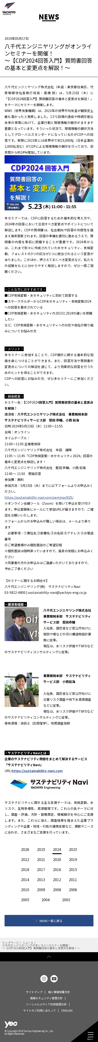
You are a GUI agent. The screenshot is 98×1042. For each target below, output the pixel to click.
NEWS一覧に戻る (51, 921)
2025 (41, 849)
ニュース (28, 942)
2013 (41, 879)
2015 (73, 869)
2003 (66, 899)
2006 (73, 889)
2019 (73, 859)
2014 (25, 879)
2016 (57, 869)
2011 (73, 879)
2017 (41, 869)
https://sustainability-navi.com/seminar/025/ (39, 497)
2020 (57, 859)
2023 (73, 849)
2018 (25, 869)
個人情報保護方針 (59, 992)
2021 (41, 859)
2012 (57, 879)
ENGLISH (67, 1010)
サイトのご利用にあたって (39, 1010)
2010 (25, 889)
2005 (25, 899)
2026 (25, 849)
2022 (25, 859)
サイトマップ (34, 992)
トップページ (10, 942)
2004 (45, 899)
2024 (57, 849)
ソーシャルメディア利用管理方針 (46, 1004)
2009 (41, 889)
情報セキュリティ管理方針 (46, 998)
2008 (57, 889)
